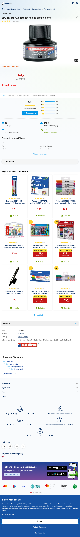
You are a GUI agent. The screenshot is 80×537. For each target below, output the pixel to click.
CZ (5, 456)
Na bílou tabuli (18, 369)
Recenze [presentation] (11, 96)
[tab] (4, 95)
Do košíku (16, 216)
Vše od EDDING (6, 14)
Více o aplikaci (10, 475)
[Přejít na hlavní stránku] (7, 3)
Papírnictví (26, 9)
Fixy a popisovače (50, 9)
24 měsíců (21, 333)
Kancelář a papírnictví (13, 9)
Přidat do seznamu (10, 85)
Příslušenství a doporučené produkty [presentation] (43, 96)
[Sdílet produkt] (77, 17)
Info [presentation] (4, 96)
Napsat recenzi (31, 113)
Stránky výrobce (23, 337)
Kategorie (6, 323)
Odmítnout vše (40, 533)
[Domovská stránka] (2, 9)
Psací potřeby (36, 9)
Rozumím (40, 521)
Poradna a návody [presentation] (23, 96)
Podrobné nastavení (40, 527)
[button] (40, 383)
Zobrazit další (38, 315)
